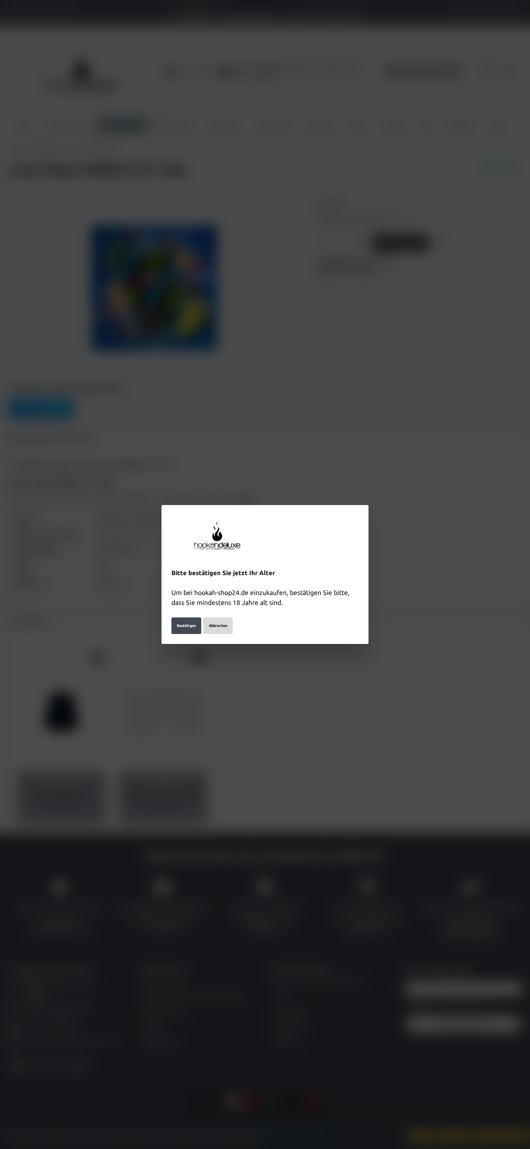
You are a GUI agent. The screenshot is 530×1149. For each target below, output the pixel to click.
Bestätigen (186, 626)
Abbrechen (218, 626)
